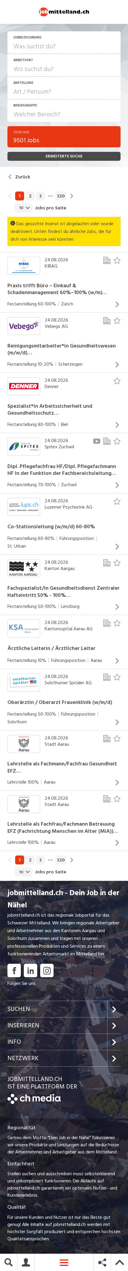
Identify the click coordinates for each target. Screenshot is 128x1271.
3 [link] (40, 196)
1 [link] (20, 196)
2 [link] (30, 196)
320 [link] (61, 196)
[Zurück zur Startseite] (34, 1102)
